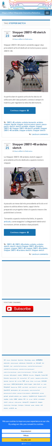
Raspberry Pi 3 (42, 396)
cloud (11, 366)
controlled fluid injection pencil (35, 366)
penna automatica (25, 390)
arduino (18, 122)
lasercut (6, 381)
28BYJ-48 (11, 122)
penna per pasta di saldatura (10, 393)
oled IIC (44, 387)
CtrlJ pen (34, 372)
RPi (24, 399)
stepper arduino (25, 130)
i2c (18, 378)
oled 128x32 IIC (33, 387)
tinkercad (27, 405)
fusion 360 (44, 375)
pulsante (42, 393)
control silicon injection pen (10, 372)
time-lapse (14, 405)
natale (45, 384)
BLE (43, 363)
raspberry (25, 396)
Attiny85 (38, 363)
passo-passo (14, 390)
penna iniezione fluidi (35, 390)
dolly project (13, 375)
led (24, 381)
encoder (20, 375)
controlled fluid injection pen (20, 366)
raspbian (6, 399)
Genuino (6, 378)
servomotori (41, 399)
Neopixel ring (14, 387)
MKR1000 (44, 381)
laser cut (11, 381)
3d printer (20, 360)
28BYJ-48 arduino (22, 244)
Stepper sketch (39, 130)
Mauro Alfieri (18, 39)
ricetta (11, 399)
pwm (20, 396)
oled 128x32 (25, 387)
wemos (37, 405)
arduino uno (22, 363)
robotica (20, 399)
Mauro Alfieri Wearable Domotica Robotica (21, 13)
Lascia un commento (40, 134)
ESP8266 (25, 375)
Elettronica (28, 39)
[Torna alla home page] (26, 5)
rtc (27, 399)
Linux (31, 381)
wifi (42, 405)
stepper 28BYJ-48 (18, 248)
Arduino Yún (29, 363)
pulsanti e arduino (14, 396)
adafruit (33, 360)
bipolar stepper (17, 124)
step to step (7, 405)
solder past (11, 402)
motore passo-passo (32, 124)
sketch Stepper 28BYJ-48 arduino (29, 246)
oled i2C (40, 387)
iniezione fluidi (23, 378)
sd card (30, 399)
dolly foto (40, 372)
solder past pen (18, 402)
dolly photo (6, 375)
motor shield (36, 384)
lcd (15, 381)
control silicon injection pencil (24, 372)
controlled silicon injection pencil (26, 369)
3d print (8, 360)
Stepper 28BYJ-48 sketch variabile (29, 33)
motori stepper (28, 384)
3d (5, 360)
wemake (32, 405)
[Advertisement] (19, 278)
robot (15, 399)
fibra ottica (31, 375)
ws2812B (11, 408)
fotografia (37, 375)
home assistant (13, 378)
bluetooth (6, 366)
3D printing (27, 360)
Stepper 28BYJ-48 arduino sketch (29, 145)
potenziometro (35, 393)
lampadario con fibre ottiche (41, 378)
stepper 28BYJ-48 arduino (36, 248)
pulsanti (6, 396)
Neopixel (7, 387)
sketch (12, 126)
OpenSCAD (7, 390)
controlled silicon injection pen (11, 369)
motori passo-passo (17, 384)
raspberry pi (33, 396)
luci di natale (37, 381)
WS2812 (6, 408)
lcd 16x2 (19, 381)
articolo (7, 221)
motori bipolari (7, 384)
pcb (19, 390)
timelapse (21, 405)
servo (35, 399)
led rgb (27, 381)
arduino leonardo (29, 122)
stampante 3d (33, 402)
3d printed (14, 360)
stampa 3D (25, 402)
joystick (32, 378)
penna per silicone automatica (24, 393)
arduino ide (7, 363)
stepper (32, 126)
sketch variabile (22, 126)
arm (34, 363)
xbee (16, 408)
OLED (19, 387)
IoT (29, 378)
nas (42, 384)
